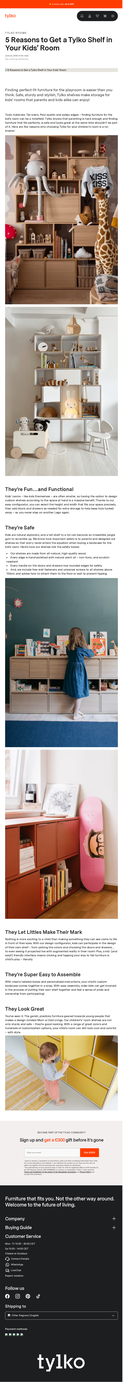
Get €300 (89, 1152)
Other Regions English (25, 1315)
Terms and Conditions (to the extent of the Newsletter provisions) (50, 1172)
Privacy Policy (85, 1172)
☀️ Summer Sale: (61, 4)
